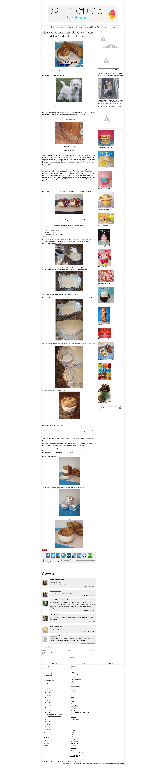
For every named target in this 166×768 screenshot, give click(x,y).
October (48, 678)
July (47, 685)
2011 (45, 743)
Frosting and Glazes (76, 708)
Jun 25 (48, 692)
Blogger (72, 657)
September (49, 680)
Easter (72, 701)
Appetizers (74, 668)
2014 (45, 666)
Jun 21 (48, 697)
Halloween (73, 710)
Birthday (73, 672)
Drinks (72, 699)
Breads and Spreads (76, 675)
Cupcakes (73, 695)
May (47, 732)
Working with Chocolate (74, 27)
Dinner (72, 697)
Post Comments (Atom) (57, 653)
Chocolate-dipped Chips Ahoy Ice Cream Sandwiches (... (54, 715)
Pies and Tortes (75, 719)
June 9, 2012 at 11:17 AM (89, 586)
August (47, 683)
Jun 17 (48, 705)
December (48, 673)
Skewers (73, 730)
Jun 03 (48, 729)
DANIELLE (52, 615)
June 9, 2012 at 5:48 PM (89, 622)
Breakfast (73, 677)
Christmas (73, 688)
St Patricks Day (75, 737)
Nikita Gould (53, 636)
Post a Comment (49, 647)
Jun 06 (48, 721)
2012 (45, 671)
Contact (112, 27)
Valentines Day (75, 745)
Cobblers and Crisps (76, 690)
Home (52, 27)
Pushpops (73, 723)
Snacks (73, 732)
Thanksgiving (74, 741)
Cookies (73, 692)
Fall (72, 703)
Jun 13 (48, 707)
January (48, 740)
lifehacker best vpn (108, 763)
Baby (72, 670)
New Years (73, 717)
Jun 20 (48, 700)
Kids (72, 714)
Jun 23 (48, 695)
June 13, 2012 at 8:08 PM (89, 631)
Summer (73, 739)
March (47, 735)
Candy (72, 684)
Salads (72, 726)
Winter (72, 750)
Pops (72, 721)
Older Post (93, 650)
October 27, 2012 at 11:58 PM (88, 643)
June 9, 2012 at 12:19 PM (89, 610)
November (48, 675)
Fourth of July (89, 560)
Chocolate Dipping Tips (92, 27)
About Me (105, 27)
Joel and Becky (54, 626)
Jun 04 (48, 726)
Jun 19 (48, 702)
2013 (45, 668)
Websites (73, 748)
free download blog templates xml (93, 763)
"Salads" (73, 666)
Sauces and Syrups (76, 728)
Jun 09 (48, 712)
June (47, 688)
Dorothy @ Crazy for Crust (57, 599)
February (48, 737)
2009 (45, 745)
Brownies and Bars (76, 679)
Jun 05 (48, 724)
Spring (72, 734)
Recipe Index (61, 27)
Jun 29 (48, 690)
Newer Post (45, 650)
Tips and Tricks (75, 743)
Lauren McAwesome (55, 579)
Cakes (72, 681)
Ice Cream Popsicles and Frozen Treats (81, 712)
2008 (45, 748)
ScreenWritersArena (80, 762)
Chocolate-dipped (81, 560)
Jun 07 (48, 719)
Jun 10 (48, 710)
